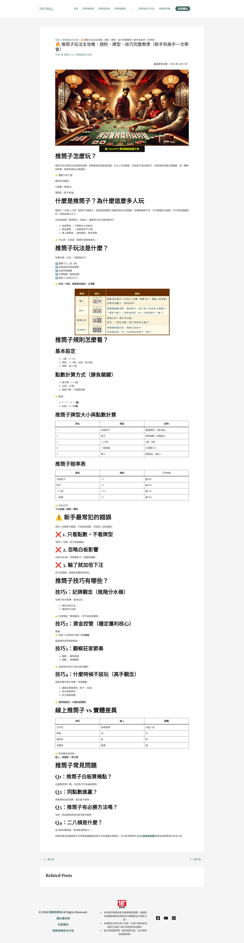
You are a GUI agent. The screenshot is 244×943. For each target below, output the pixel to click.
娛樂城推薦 (88, 8)
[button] (130, 8)
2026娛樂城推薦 (146, 835)
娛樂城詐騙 (164, 8)
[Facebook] (158, 918)
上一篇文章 (47, 859)
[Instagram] (174, 918)
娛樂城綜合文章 (146, 8)
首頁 (76, 8)
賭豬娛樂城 (55, 912)
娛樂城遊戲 (120, 8)
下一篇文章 (196, 859)
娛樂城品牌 (104, 8)
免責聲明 (63, 924)
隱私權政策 (63, 918)
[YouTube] (166, 918)
